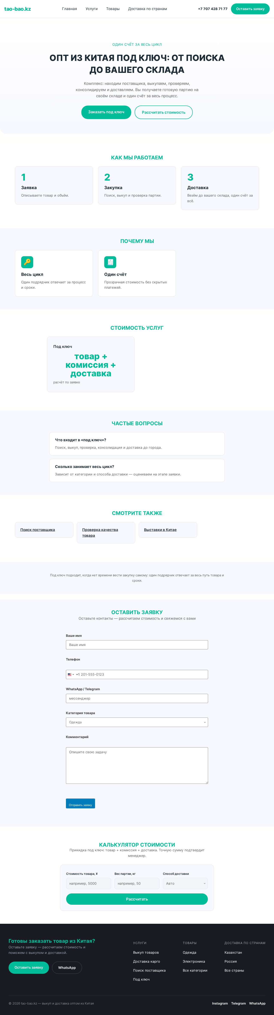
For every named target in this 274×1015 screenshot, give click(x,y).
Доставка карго (146, 961)
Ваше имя (74, 636)
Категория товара (80, 713)
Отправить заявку (80, 805)
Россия (231, 961)
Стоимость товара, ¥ (82, 873)
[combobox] (73, 674)
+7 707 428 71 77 (213, 9)
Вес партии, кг (125, 873)
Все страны (234, 970)
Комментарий (77, 737)
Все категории (195, 970)
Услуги (92, 9)
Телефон (73, 659)
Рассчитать (137, 899)
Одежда (189, 952)
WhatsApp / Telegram (83, 689)
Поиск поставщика (149, 970)
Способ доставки (176, 873)
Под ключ (141, 979)
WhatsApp (67, 967)
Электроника (194, 961)
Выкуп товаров (146, 952)
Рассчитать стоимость (163, 112)
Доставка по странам (147, 9)
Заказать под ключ (106, 112)
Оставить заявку (250, 9)
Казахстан (233, 952)
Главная (69, 9)
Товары (113, 9)
